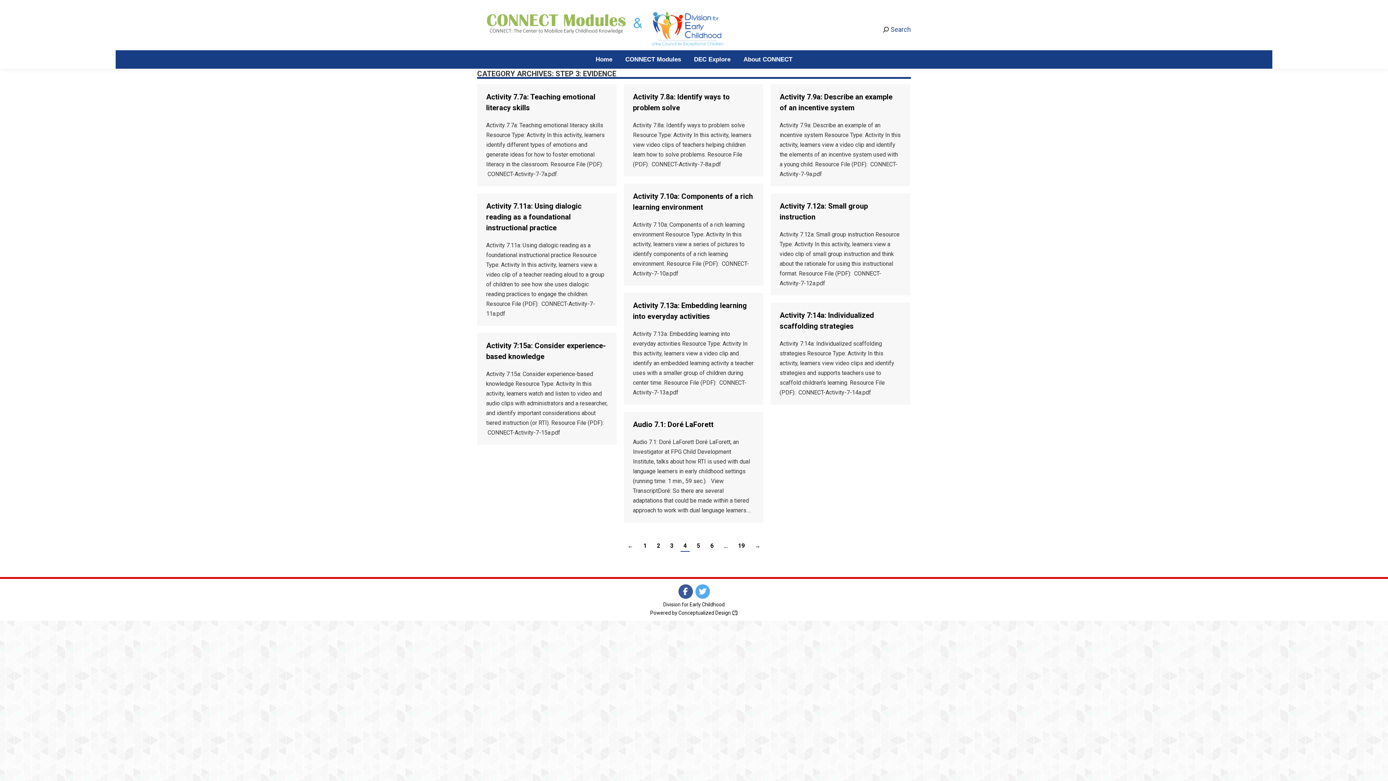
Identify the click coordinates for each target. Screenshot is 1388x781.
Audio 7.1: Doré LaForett (673, 424)
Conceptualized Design (705, 613)
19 (741, 545)
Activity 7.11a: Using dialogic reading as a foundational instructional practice (534, 217)
